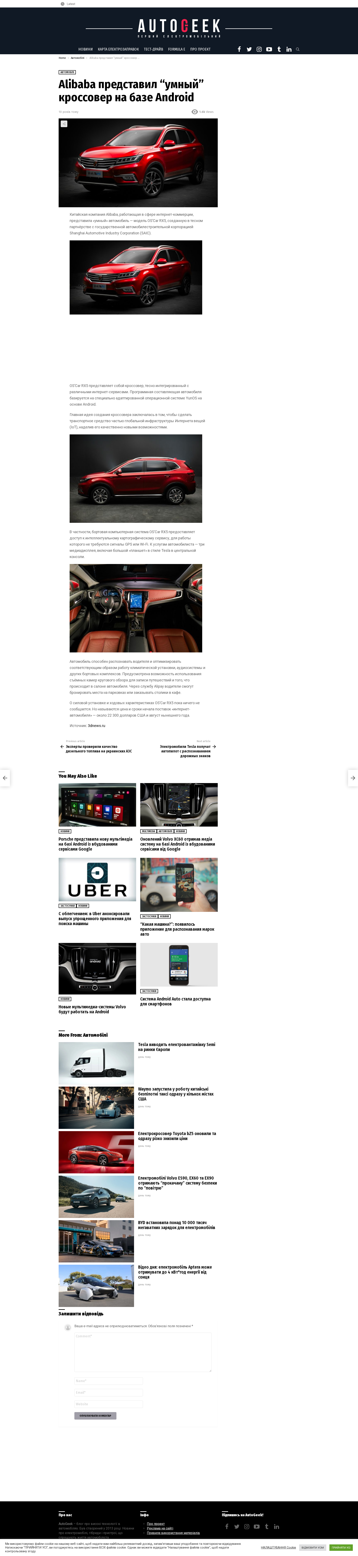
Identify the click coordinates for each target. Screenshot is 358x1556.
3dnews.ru (96, 725)
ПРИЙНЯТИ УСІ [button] (341, 1547)
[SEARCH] (297, 49)
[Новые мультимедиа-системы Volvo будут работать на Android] (97, 968)
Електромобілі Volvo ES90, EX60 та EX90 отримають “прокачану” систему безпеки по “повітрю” (177, 1183)
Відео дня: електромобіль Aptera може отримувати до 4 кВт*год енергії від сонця (175, 1272)
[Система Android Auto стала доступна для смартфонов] (179, 965)
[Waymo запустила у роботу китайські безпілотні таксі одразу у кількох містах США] (96, 1108)
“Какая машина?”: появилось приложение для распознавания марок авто (177, 929)
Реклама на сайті (160, 1528)
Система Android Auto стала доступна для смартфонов (175, 1001)
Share (64, 124)
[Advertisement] (138, 349)
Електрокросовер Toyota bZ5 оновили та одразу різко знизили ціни (177, 1136)
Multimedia (148, 831)
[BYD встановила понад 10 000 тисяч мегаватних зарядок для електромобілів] (96, 1241)
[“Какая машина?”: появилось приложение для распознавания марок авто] (179, 885)
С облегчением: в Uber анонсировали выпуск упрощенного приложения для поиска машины (95, 918)
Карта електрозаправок (118, 49)
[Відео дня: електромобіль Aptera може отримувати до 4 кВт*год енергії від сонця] (96, 1286)
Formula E (176, 49)
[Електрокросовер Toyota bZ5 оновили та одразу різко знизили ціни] (96, 1152)
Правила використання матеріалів (173, 1533)
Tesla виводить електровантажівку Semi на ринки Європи (176, 1047)
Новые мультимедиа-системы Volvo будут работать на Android (92, 1009)
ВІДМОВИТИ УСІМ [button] (313, 1547)
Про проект (200, 49)
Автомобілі (165, 831)
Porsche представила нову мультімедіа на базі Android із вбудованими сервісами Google (95, 844)
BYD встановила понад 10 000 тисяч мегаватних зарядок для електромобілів (176, 1225)
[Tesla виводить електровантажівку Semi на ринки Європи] (96, 1063)
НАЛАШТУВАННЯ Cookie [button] (278, 1547)
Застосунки (67, 905)
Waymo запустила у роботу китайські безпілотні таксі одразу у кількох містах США (176, 1094)
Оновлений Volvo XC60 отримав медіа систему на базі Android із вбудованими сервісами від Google (177, 844)
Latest (70, 3)
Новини (85, 49)
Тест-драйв (153, 49)
